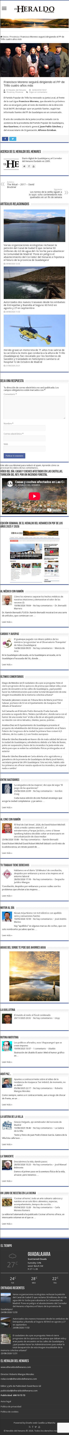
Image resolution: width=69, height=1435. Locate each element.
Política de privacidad (11, 1406)
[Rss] (29, 1427)
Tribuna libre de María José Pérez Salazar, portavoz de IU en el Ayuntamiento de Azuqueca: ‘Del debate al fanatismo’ (32, 703)
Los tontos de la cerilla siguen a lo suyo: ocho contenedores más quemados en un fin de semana (45, 193)
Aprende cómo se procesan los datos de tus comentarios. (29, 466)
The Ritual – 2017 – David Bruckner (20, 184)
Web (6, 444)
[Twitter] (35, 1427)
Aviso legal (6, 1401)
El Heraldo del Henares (16, 90)
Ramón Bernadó (50, 839)
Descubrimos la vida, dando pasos (30, 1161)
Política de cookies (9, 1411)
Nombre (8, 423)
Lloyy (57, 1018)
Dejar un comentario (38, 92)
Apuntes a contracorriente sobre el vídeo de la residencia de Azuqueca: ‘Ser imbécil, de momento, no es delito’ (40, 1082)
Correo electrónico (13, 434)
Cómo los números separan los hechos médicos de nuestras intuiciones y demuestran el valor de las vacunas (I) (38, 599)
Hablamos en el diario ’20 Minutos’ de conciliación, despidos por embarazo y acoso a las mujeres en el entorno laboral (38, 873)
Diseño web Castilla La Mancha (40, 1423)
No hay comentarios (42, 605)
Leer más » (7, 622)
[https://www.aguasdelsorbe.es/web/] (34, 23)
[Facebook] (33, 1427)
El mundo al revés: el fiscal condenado (32, 1015)
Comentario (10, 394)
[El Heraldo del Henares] (34, 9)
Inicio (5, 36)
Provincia (14, 36)
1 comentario (39, 1048)
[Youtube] (39, 1427)
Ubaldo (51, 1048)
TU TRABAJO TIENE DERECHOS (14, 865)
